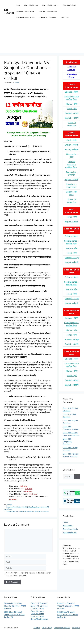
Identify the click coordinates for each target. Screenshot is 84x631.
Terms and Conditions (62, 628)
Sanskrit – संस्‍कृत (72, 113)
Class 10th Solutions (39, 606)
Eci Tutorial (9, 11)
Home (18, 5)
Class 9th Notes (37, 608)
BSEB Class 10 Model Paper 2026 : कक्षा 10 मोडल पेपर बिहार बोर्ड (14, 614)
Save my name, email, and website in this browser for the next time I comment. (28, 574)
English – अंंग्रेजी (71, 118)
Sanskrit (9, 505)
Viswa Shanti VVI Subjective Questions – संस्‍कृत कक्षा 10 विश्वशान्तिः (27, 511)
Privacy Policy (47, 628)
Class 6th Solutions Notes (25, 17)
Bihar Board (68, 526)
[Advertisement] (42, 38)
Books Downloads (70, 529)
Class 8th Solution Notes (25, 11)
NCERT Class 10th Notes (48, 17)
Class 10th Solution (49, 5)
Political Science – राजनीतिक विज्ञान (71, 164)
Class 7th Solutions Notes (47, 11)
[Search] (77, 476)
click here (23, 486)
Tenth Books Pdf (70, 533)
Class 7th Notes (37, 614)
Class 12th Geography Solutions (67, 441)
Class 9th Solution (69, 5)
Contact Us (65, 17)
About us (36, 628)
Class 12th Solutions (39, 603)
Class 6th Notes (37, 616)
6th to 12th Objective (39, 619)
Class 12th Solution (31, 5)
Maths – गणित (71, 104)
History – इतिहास (71, 149)
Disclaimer (76, 628)
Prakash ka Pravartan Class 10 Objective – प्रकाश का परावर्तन (15, 606)
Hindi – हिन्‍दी (72, 109)
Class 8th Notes (37, 611)
